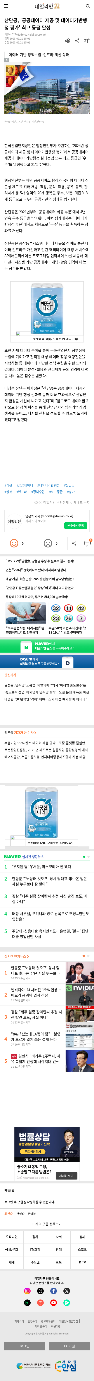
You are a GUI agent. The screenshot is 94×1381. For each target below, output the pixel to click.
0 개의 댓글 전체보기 (47, 1223)
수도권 (35, 1262)
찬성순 (20, 1213)
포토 (59, 1262)
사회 (59, 1236)
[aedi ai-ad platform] (26, 64)
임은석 (19, 732)
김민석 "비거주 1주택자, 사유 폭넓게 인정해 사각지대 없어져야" (35, 1061)
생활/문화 (11, 1249)
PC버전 (69, 1346)
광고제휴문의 (48, 1321)
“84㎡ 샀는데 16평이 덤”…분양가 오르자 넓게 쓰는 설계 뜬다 (36, 1036)
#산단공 (69, 485)
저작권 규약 (41, 1326)
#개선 (8, 485)
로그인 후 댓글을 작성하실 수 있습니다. (29, 1202)
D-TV (82, 1262)
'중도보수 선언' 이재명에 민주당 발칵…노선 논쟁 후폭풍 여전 (46, 692)
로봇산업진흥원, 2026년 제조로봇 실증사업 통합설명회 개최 (46, 749)
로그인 (25, 1346)
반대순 (32, 1213)
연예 (59, 1249)
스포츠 (82, 1249)
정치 (35, 1236)
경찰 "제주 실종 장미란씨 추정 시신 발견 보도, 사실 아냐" (36, 1014)
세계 (12, 1262)
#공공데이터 (24, 485)
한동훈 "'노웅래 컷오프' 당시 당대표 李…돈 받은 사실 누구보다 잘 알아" (35, 973)
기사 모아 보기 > (35, 521)
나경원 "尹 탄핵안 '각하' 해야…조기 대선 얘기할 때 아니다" (45, 699)
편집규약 (32, 1321)
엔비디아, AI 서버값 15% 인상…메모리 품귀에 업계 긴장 (36, 992)
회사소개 (19, 1321)
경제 (82, 1236)
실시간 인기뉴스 (15, 956)
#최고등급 (56, 491)
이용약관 (56, 1326)
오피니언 (11, 1236)
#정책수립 (38, 491)
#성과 (8, 491)
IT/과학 (35, 1249)
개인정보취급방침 (68, 1321)
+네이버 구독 (76, 525)
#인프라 (21, 491)
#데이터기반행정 (48, 485)
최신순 (8, 1213)
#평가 (71, 491)
